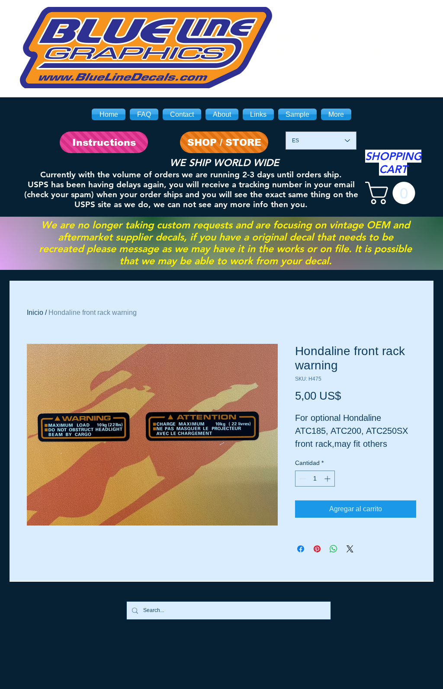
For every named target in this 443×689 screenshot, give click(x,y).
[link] (393, 193)
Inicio (35, 312)
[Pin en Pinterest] (317, 549)
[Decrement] (301, 478)
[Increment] (328, 478)
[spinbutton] (315, 478)
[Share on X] (350, 549)
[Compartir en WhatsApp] (333, 549)
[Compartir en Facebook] (300, 549)
